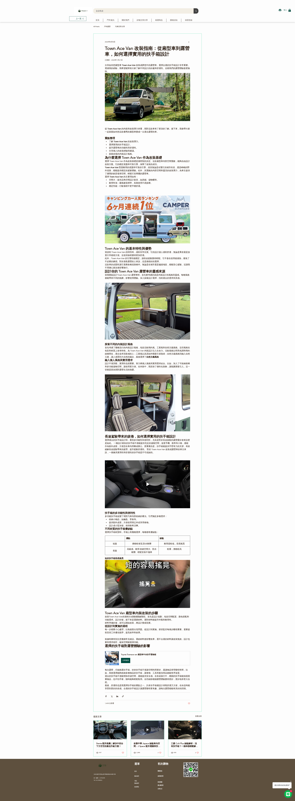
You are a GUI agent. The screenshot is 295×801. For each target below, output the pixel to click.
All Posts (96, 26)
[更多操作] (188, 42)
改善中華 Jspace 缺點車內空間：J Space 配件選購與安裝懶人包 (147, 745)
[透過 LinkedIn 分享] (117, 696)
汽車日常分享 (120, 26)
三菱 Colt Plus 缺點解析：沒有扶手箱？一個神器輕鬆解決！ (184, 745)
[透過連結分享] (123, 696)
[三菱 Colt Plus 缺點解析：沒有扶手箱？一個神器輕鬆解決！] (185, 730)
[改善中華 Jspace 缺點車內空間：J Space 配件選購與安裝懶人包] (147, 730)
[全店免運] (196, 11)
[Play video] (147, 219)
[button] (289, 10)
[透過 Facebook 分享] (106, 696)
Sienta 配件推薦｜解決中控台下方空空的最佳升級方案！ (109, 744)
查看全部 (198, 716)
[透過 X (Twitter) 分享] (112, 696)
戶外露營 (107, 26)
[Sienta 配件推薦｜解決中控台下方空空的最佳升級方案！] (110, 730)
